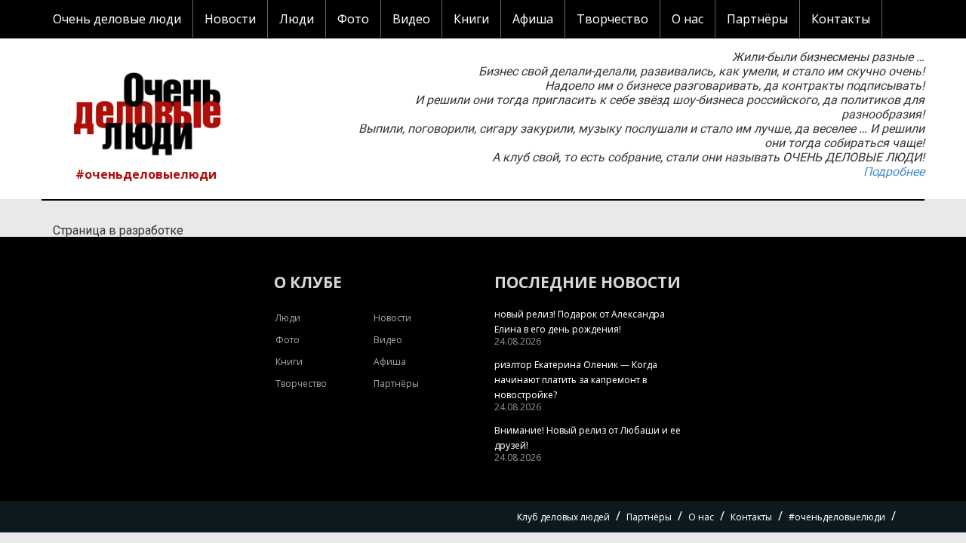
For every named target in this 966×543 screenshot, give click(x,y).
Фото (353, 19)
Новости (230, 19)
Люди (296, 19)
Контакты (840, 19)
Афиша (532, 19)
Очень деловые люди (117, 19)
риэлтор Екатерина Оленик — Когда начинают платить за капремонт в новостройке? (575, 379)
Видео (411, 19)
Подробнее (893, 171)
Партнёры (757, 19)
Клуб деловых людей (563, 517)
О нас (687, 19)
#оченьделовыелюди (146, 174)
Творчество (612, 19)
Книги (471, 19)
